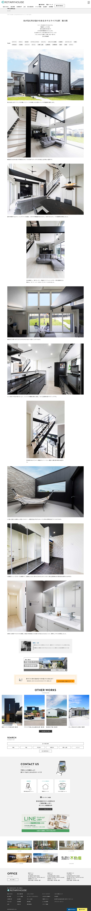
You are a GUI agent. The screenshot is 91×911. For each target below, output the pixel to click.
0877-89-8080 (52, 877)
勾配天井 (52, 747)
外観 (13, 747)
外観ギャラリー (46, 899)
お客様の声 (19, 6)
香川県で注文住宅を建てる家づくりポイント (63, 899)
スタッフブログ (30, 893)
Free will (9, 901)
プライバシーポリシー (59, 901)
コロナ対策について (58, 893)
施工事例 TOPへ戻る (46, 731)
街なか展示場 (30, 6)
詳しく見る (12, 879)
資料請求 (43, 4)
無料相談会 (60, 5)
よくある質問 (45, 901)
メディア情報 (45, 904)
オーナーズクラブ (46, 893)
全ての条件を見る (45, 751)
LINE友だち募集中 (46, 896)
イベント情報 (38, 6)
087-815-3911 (72, 877)
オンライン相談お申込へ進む (45, 809)
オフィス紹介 (30, 899)
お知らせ (19, 904)
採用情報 (51, 6)
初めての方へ (6, 6)
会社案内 (45, 6)
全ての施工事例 (45, 743)
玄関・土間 (64, 747)
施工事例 (13, 6)
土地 (25, 6)
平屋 (26, 747)
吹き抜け (39, 747)
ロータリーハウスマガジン (32, 896)
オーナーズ (50, 4)
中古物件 (56, 896)
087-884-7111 (33, 877)
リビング (78, 747)
